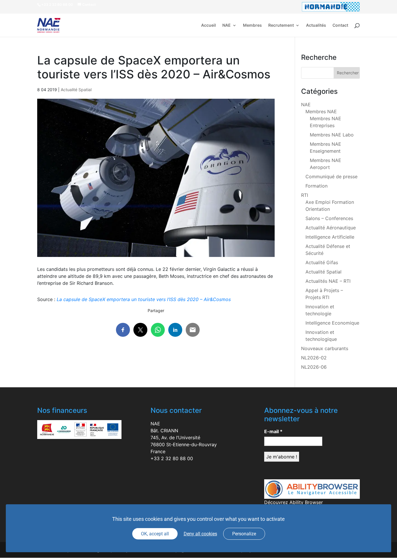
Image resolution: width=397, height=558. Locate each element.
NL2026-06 (314, 367)
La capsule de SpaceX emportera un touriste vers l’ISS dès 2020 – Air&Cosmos (144, 299)
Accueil (208, 25)
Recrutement (281, 25)
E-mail (273, 431)
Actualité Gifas (321, 262)
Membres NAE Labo (332, 135)
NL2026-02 (314, 358)
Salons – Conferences (329, 218)
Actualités (316, 25)
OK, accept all (155, 534)
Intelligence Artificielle (329, 237)
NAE (226, 25)
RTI (304, 195)
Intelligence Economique (332, 323)
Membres (252, 25)
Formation (316, 186)
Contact (340, 25)
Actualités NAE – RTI (327, 281)
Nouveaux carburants (324, 348)
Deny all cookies (200, 534)
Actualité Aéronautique (330, 228)
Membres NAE (321, 111)
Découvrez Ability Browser (293, 502)
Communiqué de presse (331, 176)
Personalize (244, 534)
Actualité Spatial (76, 89)
